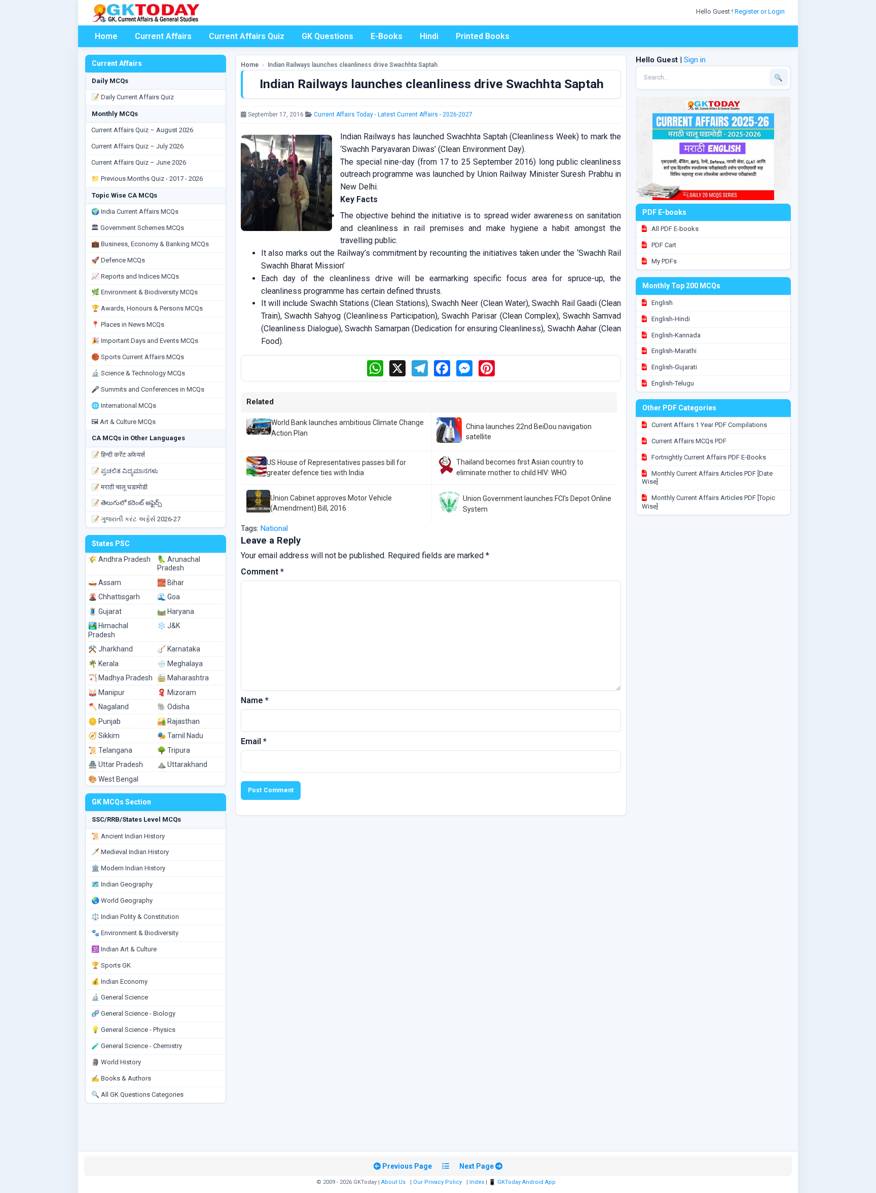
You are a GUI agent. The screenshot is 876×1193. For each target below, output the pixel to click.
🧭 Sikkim (104, 736)
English (661, 302)
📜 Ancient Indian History (128, 836)
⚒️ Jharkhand (110, 649)
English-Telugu (672, 383)
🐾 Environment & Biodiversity (134, 933)
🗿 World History (116, 1062)
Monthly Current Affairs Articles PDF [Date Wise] (707, 478)
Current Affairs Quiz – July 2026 (137, 146)
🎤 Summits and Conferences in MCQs (147, 389)
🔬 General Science (119, 997)
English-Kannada (675, 335)
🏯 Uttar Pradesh (115, 764)
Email (254, 741)
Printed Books (482, 36)
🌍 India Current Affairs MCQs (134, 211)
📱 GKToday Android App (523, 1182)
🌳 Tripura (173, 750)
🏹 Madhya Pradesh (120, 678)
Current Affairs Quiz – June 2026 (138, 162)
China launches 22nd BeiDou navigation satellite (529, 431)
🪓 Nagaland (108, 707)
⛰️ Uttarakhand (182, 764)
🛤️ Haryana (175, 611)
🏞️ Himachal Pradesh (108, 630)
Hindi (429, 36)
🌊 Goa (168, 597)
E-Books (387, 36)
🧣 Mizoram (176, 692)
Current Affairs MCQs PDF (688, 441)
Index (476, 1182)
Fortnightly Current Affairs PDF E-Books (708, 457)
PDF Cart (663, 245)
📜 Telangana (110, 750)
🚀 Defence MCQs (118, 260)
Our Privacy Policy (437, 1182)
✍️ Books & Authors (121, 1078)
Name (255, 700)
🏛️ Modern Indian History (128, 868)
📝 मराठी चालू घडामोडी (119, 487)
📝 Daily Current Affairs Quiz (132, 97)
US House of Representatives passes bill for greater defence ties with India (336, 467)
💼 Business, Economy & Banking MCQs (150, 244)
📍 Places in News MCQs (127, 324)
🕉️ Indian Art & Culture (124, 949)
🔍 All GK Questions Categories (137, 1094)
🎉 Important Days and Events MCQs (144, 340)
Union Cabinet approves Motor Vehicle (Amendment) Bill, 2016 (331, 503)
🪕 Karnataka (178, 649)
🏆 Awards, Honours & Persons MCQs (147, 308)
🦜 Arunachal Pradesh (178, 563)
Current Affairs (163, 36)
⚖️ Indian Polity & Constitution (135, 916)
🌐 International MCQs (123, 405)
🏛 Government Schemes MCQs (137, 228)
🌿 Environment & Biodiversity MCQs (144, 292)
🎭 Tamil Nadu (180, 736)
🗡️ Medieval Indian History (130, 852)
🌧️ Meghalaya (180, 664)
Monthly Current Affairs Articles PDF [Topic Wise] (708, 502)
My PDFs (663, 261)
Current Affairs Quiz (246, 36)
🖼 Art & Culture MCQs (123, 422)
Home (106, 36)
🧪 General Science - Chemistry (136, 1046)
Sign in (695, 59)
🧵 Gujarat (105, 611)
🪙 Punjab (104, 721)
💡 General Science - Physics (133, 1029)
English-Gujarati (673, 367)
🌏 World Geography (122, 900)
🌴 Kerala (103, 664)
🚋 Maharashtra (183, 678)
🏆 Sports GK (111, 965)
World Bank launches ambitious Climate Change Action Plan (347, 427)
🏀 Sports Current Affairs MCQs (137, 357)
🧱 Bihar (170, 583)
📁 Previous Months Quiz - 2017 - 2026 (147, 178)
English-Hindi (670, 319)
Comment (262, 571)
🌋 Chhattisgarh (114, 597)
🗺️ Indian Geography (122, 884)
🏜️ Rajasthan (178, 721)
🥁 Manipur (106, 692)
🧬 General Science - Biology (133, 1013)
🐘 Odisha (173, 707)
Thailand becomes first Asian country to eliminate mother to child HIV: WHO (519, 467)
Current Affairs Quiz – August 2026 (142, 130)
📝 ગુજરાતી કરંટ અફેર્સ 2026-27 (135, 519)
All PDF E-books (674, 229)
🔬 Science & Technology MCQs (138, 373)
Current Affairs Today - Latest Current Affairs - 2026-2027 (393, 114)
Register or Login (760, 11)
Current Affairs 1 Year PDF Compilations (708, 425)
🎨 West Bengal (113, 779)
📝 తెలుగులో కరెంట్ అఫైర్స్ (126, 503)
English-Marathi (673, 351)
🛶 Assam (104, 583)
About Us (393, 1182)
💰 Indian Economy (119, 981)
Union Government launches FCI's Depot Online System (537, 503)
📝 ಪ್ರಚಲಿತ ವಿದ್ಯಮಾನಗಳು (124, 471)
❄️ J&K (168, 626)
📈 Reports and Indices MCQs (135, 276)
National (274, 528)
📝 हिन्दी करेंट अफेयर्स (118, 454)
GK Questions (327, 36)
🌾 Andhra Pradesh (119, 559)
